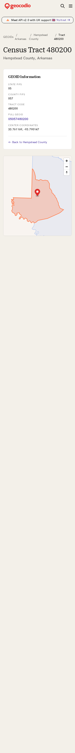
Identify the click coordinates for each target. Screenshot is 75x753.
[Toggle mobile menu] (70, 6)
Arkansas (20, 39)
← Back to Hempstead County (27, 142)
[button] (37, 193)
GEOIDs (8, 37)
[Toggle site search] (62, 6)
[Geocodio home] (23, 6)
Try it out (61, 19)
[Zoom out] (67, 167)
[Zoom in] (67, 161)
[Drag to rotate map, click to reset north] (67, 172)
